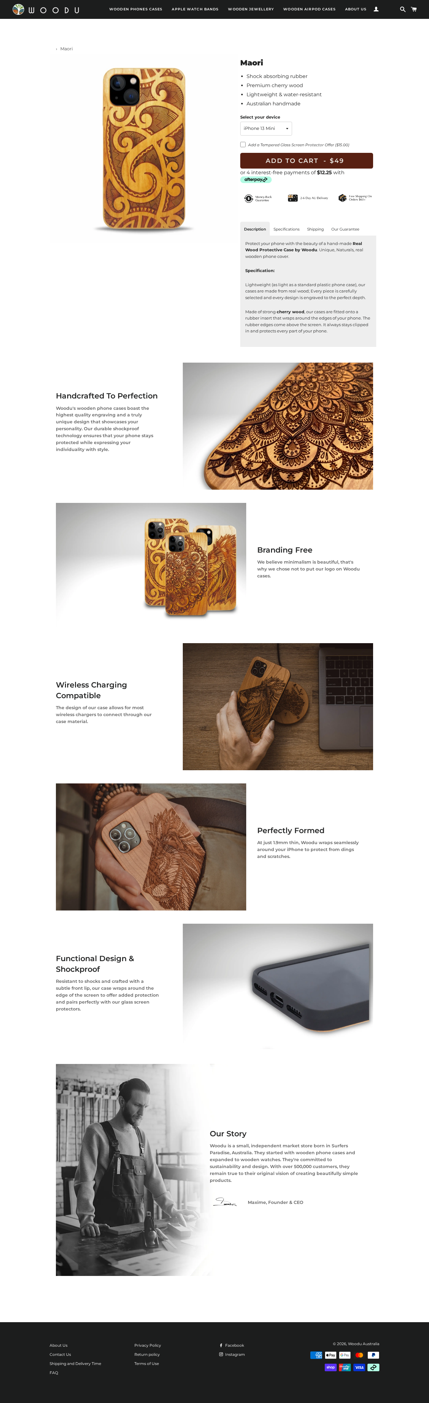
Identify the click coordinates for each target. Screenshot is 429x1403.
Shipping (315, 229)
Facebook (234, 1345)
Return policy (147, 1354)
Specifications (287, 229)
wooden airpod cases (309, 9)
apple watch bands (195, 9)
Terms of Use (146, 1363)
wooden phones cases (135, 9)
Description (255, 229)
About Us (59, 1345)
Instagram (234, 1354)
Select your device (260, 117)
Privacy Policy (147, 1345)
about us (356, 9)
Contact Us (60, 1354)
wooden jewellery (251, 9)
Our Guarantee (345, 229)
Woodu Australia (363, 1343)
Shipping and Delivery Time (75, 1363)
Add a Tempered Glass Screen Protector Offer (298, 144)
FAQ (54, 1372)
